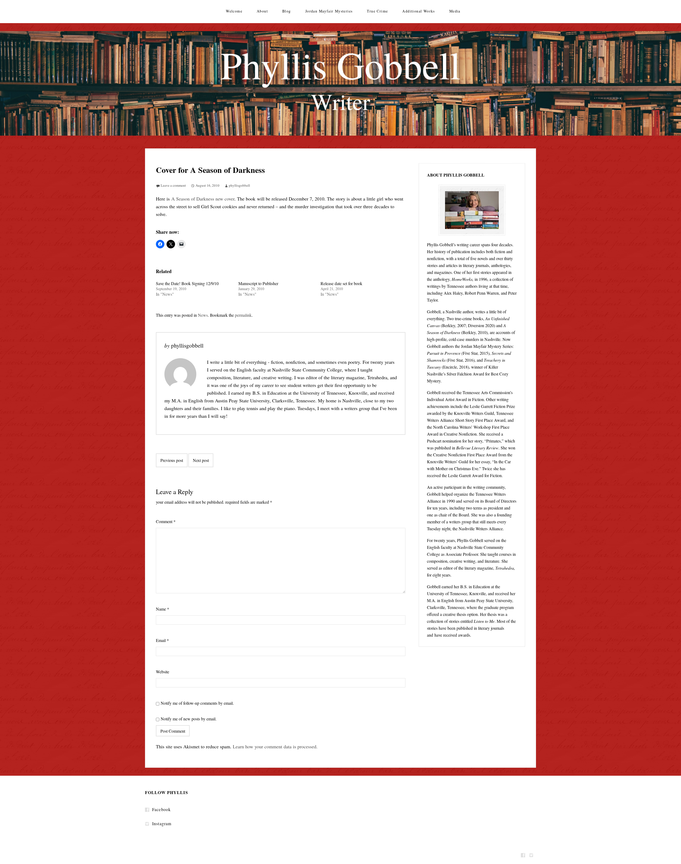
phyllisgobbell (239, 185)
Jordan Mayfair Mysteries (329, 11)
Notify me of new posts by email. (189, 718)
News (203, 315)
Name (162, 609)
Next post (201, 460)
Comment (166, 521)
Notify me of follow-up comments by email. (197, 703)
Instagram (161, 823)
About (262, 11)
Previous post (171, 460)
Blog (286, 11)
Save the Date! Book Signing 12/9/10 (187, 283)
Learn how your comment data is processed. (275, 746)
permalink (243, 315)
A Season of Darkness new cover (202, 198)
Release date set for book (341, 283)
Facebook (161, 809)
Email (162, 640)
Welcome (234, 11)
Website (162, 671)
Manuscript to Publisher (258, 283)
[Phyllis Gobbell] (340, 83)
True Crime (377, 11)
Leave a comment (173, 185)
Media (454, 11)
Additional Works (418, 11)
